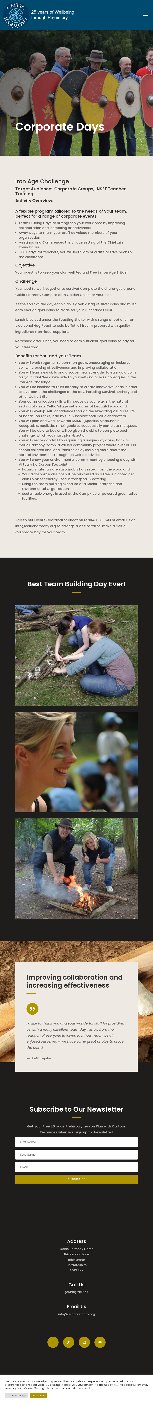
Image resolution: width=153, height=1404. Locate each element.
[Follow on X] (68, 1342)
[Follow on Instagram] (84, 1342)
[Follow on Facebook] (53, 1342)
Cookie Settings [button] (16, 1395)
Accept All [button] (38, 1395)
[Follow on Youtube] (100, 1342)
